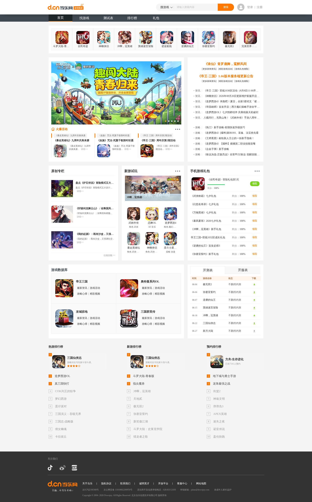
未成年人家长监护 (222, 489)
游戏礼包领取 (241, 69)
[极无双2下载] (254, 284)
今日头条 (74, 468)
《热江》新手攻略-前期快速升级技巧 (224, 127)
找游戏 (84, 18)
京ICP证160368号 (90, 489)
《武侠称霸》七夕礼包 (203, 196)
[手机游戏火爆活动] (177, 129)
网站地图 (201, 483)
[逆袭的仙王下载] (254, 300)
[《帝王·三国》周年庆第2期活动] (146, 150)
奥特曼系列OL (150, 281)
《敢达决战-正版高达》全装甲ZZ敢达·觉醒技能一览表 (234, 154)
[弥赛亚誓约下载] (254, 292)
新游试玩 (130, 171)
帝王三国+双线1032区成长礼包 (208, 237)
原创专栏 (57, 171)
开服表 (243, 270)
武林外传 (134, 225)
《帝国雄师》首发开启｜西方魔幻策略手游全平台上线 (234, 107)
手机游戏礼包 (200, 171)
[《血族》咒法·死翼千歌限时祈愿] (103, 150)
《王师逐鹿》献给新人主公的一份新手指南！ (229, 138)
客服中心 (182, 483)
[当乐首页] (62, 486)
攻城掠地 (82, 311)
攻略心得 (82, 293)
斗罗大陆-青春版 (62, 46)
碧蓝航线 (167, 46)
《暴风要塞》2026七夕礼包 (206, 221)
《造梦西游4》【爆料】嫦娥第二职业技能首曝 (229, 143)
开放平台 (163, 483)
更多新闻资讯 (209, 69)
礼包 (156, 18)
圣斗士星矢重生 (170, 249)
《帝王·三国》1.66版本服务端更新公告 (225, 76)
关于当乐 (87, 483)
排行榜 (132, 18)
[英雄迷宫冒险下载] (254, 307)
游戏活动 (95, 288)
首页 (60, 17)
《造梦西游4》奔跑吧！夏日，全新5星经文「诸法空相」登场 (238, 101)
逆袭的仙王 (187, 46)
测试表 (108, 18)
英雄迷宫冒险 (145, 46)
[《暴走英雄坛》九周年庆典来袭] (60, 150)
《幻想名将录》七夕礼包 (205, 204)
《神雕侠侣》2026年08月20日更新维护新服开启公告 (233, 96)
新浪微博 (62, 468)
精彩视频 (95, 293)
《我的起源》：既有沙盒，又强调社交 (97, 234)
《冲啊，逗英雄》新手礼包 (206, 229)
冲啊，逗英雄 (124, 46)
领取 (254, 183)
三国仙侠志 (209, 323)
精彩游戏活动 (225, 69)
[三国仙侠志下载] (254, 323)
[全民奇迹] (116, 92)
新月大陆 (208, 331)
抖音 (50, 468)
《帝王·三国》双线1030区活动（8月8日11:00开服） (232, 90)
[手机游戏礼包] (257, 171)
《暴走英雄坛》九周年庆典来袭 (71, 140)
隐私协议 (106, 483)
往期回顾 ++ (109, 255)
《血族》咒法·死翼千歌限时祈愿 (115, 140)
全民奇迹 (83, 46)
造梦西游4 (170, 225)
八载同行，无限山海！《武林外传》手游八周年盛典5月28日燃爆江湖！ (243, 117)
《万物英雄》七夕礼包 (203, 212)
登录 (250, 7)
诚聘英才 (144, 483)
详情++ (84, 149)
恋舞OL (152, 225)
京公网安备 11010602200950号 (118, 489)
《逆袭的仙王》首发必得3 (205, 245)
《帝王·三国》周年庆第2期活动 (158, 140)
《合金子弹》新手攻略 (216, 149)
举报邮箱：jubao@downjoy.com (194, 489)
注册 (260, 7)
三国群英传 (148, 311)
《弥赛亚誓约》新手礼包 (205, 254)
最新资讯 (82, 288)
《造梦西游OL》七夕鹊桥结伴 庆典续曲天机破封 (231, 112)
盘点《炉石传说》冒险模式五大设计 (96, 182)
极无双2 (229, 46)
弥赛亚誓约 (208, 46)
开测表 (208, 270)
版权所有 (162, 495)
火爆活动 (62, 129)
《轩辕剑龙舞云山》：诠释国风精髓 (96, 208)
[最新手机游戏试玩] (177, 171)
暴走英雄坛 (133, 249)
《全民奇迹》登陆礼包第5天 (223, 179)
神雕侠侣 (104, 46)
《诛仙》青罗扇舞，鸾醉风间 (225, 64)
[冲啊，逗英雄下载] (254, 315)
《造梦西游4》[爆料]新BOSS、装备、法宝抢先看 (231, 132)
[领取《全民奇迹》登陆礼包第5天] (198, 183)
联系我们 (125, 483)
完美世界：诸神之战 (251, 46)
